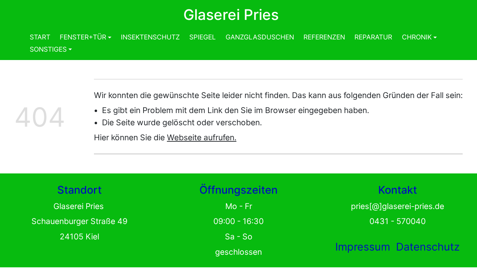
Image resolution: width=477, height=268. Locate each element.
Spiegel (202, 37)
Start (40, 37)
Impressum (362, 246)
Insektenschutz (150, 37)
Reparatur (373, 37)
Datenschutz (428, 246)
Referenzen (324, 37)
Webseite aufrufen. (201, 137)
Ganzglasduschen (260, 37)
